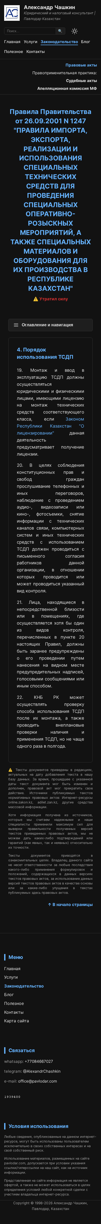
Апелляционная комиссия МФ (67, 88)
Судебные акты (81, 80)
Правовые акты (81, 65)
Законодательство (59, 41)
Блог (85, 41)
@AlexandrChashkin (42, 1071)
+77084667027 (39, 1061)
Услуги (30, 41)
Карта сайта (16, 1020)
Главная (12, 41)
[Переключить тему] (74, 31)
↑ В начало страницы (70, 904)
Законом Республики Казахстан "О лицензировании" (50, 426)
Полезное (13, 51)
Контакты (35, 51)
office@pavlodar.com (37, 1081)
